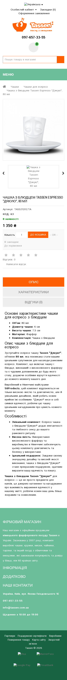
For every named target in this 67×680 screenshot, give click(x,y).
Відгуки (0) (33, 302)
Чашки (15, 87)
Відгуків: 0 (9, 259)
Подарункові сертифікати (32, 636)
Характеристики (33, 292)
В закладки (11, 242)
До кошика (38, 235)
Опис (34, 282)
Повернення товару (19, 640)
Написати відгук (15, 264)
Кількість (9, 235)
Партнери (9, 636)
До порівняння (13, 246)
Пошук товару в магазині (60, 59)
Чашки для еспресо (36, 87)
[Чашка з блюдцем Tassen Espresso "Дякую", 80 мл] (33, 130)
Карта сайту (39, 640)
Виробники (55, 636)
